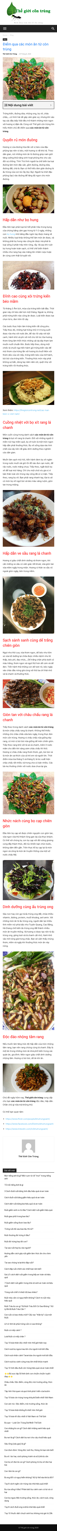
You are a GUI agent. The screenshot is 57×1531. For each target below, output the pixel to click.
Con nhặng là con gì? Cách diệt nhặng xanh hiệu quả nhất (27, 1429)
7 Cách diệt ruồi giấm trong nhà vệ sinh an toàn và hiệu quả (28, 1284)
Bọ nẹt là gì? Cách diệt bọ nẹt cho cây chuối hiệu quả (27, 1437)
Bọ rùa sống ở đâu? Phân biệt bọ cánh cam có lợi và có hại (28, 1490)
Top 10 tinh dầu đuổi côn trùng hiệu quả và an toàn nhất (29, 1368)
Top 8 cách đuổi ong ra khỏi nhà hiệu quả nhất (24, 1507)
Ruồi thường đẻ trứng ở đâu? (17, 1235)
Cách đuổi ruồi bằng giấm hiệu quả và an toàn (24, 1197)
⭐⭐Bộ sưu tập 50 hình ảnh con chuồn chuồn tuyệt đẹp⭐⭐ (27, 1375)
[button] (53, 28)
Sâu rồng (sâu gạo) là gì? (15, 1444)
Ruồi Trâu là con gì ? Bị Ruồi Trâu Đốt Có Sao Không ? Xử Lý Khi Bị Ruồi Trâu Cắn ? (28, 1307)
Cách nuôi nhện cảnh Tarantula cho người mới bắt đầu (28, 1355)
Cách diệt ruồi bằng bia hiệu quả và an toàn (23, 1204)
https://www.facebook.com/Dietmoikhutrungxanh (30, 1124)
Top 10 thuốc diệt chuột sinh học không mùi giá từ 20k (28, 1513)
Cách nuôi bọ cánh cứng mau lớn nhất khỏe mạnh (26, 1362)
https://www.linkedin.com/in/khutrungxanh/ (27, 1129)
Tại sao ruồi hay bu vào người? (17, 1248)
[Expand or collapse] (51, 105)
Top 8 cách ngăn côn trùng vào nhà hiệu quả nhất (26, 1484)
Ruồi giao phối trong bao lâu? (17, 1216)
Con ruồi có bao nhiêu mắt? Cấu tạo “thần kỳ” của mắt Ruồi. (28, 1316)
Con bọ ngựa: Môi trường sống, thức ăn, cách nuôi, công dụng (28, 1499)
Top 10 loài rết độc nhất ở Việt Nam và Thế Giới (25, 1416)
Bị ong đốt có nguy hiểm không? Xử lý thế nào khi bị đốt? (29, 1477)
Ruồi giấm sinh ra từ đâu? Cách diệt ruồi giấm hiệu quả (28, 1210)
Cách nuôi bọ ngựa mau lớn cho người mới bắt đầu (26, 1349)
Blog (12, 35)
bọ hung (11, 234)
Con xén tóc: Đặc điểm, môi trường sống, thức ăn (26, 1404)
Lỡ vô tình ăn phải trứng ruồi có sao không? (23, 1324)
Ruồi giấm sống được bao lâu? (17, 1223)
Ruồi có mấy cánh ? (12, 1330)
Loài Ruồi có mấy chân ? (14, 1336)
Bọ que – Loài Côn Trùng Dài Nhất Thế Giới (22, 1423)
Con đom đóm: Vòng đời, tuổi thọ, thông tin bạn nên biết (29, 1450)
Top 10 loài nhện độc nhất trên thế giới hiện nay (25, 1343)
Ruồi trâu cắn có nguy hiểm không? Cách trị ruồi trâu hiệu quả (27, 1299)
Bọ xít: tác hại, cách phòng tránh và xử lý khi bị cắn (26, 1456)
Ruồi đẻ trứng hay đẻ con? (16, 1241)
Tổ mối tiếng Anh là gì (13, 1185)
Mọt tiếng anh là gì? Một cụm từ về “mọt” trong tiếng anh (27, 1177)
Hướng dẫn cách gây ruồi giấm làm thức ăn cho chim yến (27, 1254)
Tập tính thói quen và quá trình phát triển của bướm (27, 1391)
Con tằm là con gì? (12, 1471)
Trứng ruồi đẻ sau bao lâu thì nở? (18, 1229)
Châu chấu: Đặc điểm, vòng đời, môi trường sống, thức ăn (28, 1383)
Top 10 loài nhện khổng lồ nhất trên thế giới (23, 1410)
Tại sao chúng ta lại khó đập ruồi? (19, 1263)
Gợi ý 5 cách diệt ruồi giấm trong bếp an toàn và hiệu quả (27, 1276)
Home (5, 35)
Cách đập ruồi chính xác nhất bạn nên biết (22, 1269)
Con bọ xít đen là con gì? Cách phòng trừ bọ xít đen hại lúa (28, 1463)
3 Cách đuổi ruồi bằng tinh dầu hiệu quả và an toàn (26, 1191)
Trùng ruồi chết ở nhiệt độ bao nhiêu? (20, 1292)
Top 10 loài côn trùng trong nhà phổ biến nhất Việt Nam (28, 1397)
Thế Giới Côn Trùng (10, 54)
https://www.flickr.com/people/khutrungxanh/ (28, 1119)
